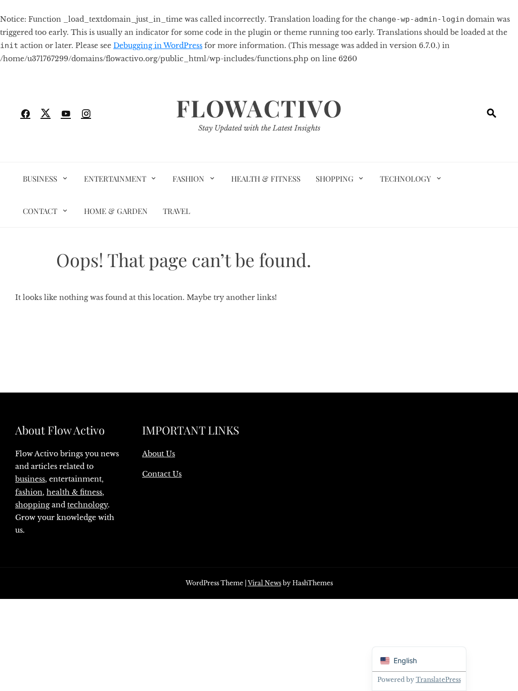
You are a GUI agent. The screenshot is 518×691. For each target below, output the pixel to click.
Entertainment (115, 179)
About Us (158, 453)
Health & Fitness (265, 179)
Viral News (264, 583)
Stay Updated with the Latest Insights (259, 128)
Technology (405, 179)
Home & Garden (116, 211)
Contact (40, 211)
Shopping (335, 179)
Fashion (188, 179)
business (30, 479)
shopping (32, 504)
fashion (28, 492)
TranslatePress (438, 679)
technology (87, 504)
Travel (176, 211)
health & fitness (74, 492)
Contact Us (162, 474)
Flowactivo (259, 107)
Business (40, 179)
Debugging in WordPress (157, 45)
